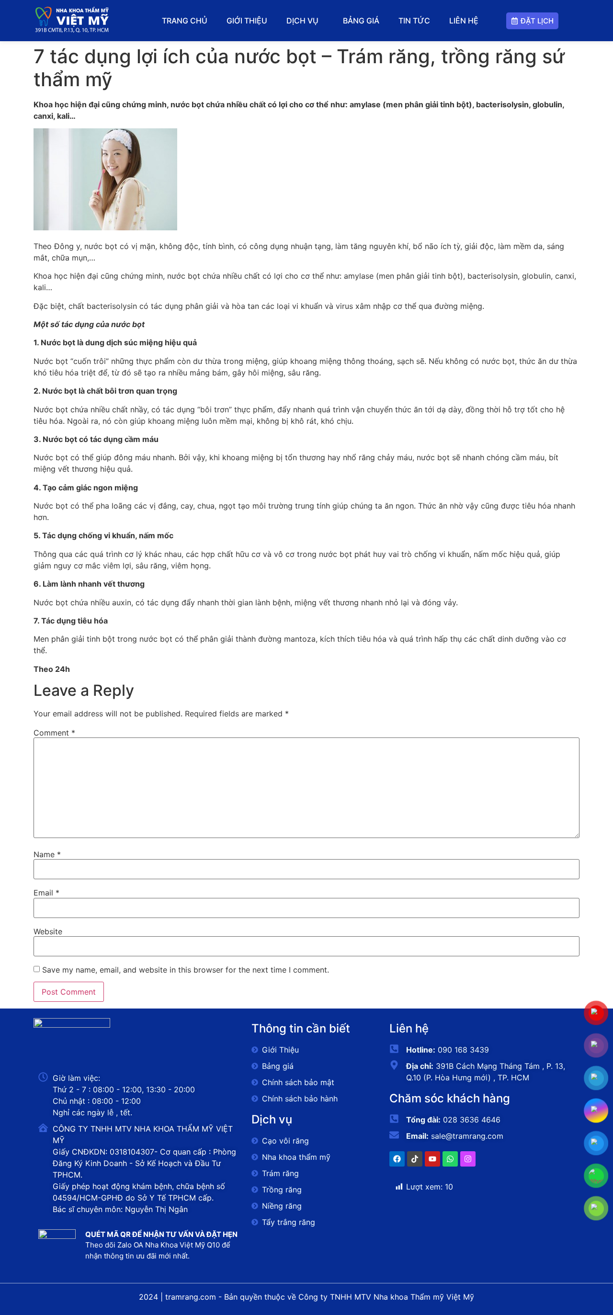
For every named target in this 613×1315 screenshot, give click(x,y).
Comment (54, 733)
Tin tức (414, 20)
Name (47, 854)
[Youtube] (432, 1159)
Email (46, 892)
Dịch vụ (302, 20)
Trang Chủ (184, 20)
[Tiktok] (414, 1159)
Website (48, 931)
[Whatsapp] (450, 1159)
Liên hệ (463, 20)
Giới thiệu (247, 20)
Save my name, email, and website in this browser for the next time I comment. (185, 970)
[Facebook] (397, 1159)
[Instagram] (468, 1159)
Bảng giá (361, 20)
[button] (305, 21)
